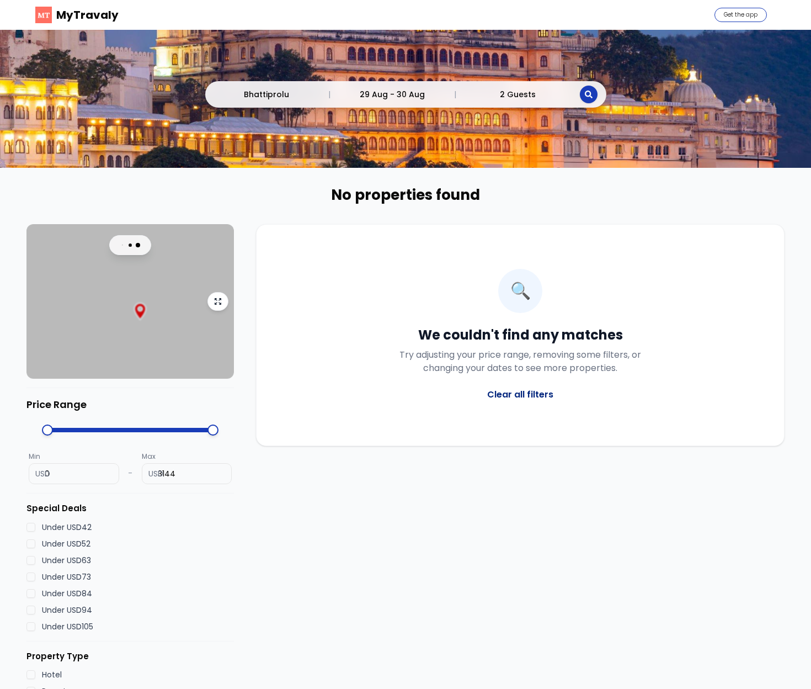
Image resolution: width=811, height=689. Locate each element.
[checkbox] (30, 526)
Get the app (740, 14)
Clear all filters (520, 394)
